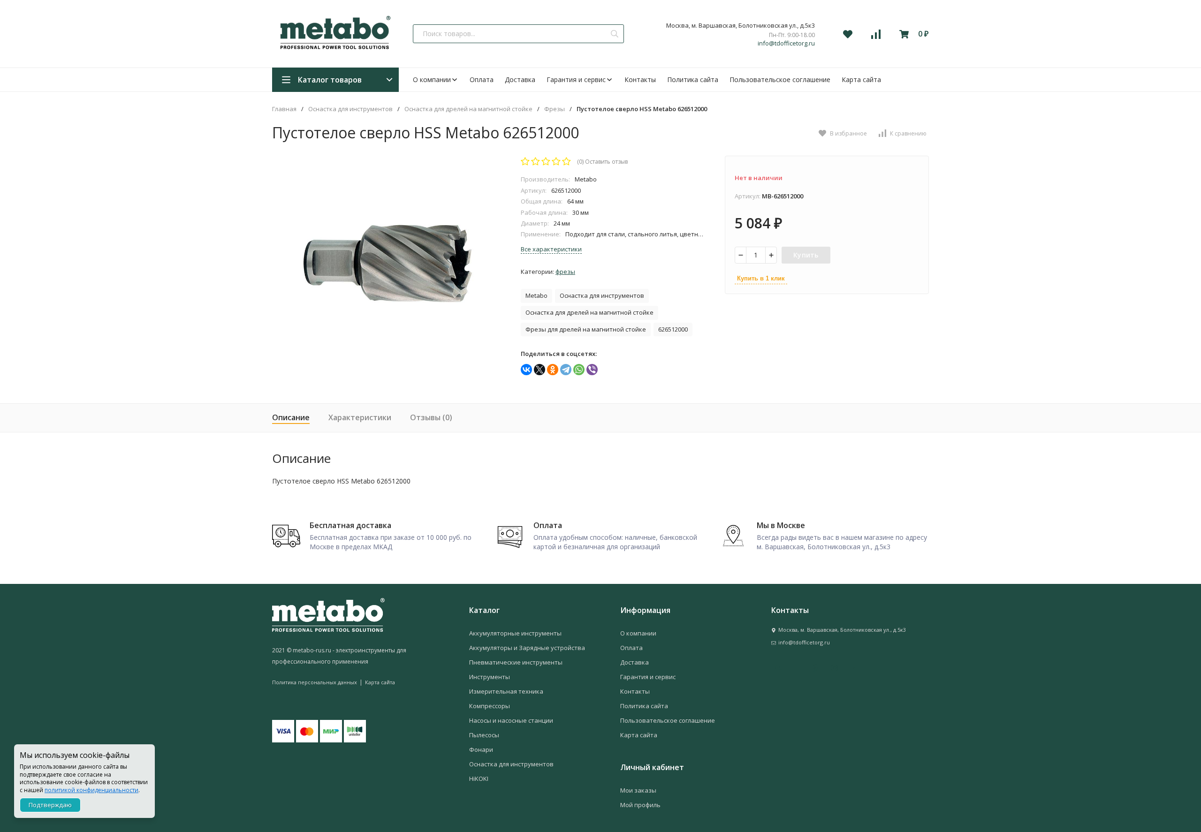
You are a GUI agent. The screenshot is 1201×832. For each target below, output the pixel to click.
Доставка (520, 79)
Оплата (482, 79)
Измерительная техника (506, 691)
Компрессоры (489, 706)
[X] (539, 369)
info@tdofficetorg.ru (786, 43)
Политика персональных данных (314, 682)
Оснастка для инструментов (350, 109)
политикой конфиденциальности (91, 790)
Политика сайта (692, 79)
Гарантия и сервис (576, 79)
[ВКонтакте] (526, 369)
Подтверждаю (50, 805)
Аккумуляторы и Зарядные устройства (527, 647)
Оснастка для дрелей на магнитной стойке (468, 109)
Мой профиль (640, 805)
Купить (806, 254)
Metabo (536, 295)
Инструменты (489, 677)
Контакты (640, 79)
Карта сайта (861, 79)
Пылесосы (484, 735)
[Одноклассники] (552, 369)
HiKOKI (478, 778)
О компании (432, 79)
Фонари (481, 749)
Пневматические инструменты (515, 662)
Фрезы (554, 109)
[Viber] (592, 369)
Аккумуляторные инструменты (515, 633)
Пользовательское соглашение (780, 79)
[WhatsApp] (579, 369)
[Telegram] (565, 369)
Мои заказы (638, 790)
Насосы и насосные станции (511, 720)
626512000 (673, 329)
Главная (284, 109)
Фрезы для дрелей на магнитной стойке (585, 329)
